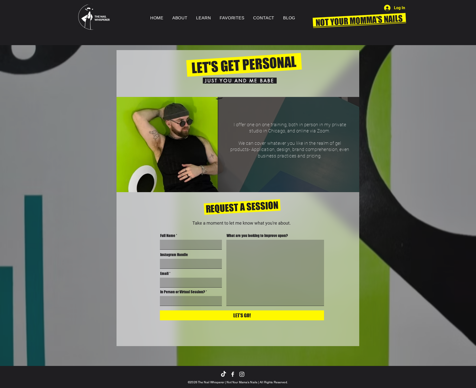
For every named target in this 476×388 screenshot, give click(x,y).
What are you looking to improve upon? (257, 236)
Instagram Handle (174, 255)
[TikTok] (223, 374)
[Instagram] (241, 374)
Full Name (167, 236)
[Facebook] (232, 374)
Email (164, 273)
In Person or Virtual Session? (182, 292)
